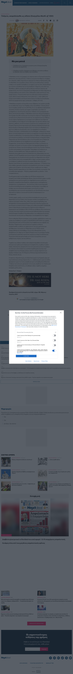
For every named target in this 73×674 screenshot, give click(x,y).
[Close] (61, 313)
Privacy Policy (44, 361)
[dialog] (36, 337)
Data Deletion (28, 361)
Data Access (36, 361)
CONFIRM (26, 356)
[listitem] (36, 332)
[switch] (54, 335)
